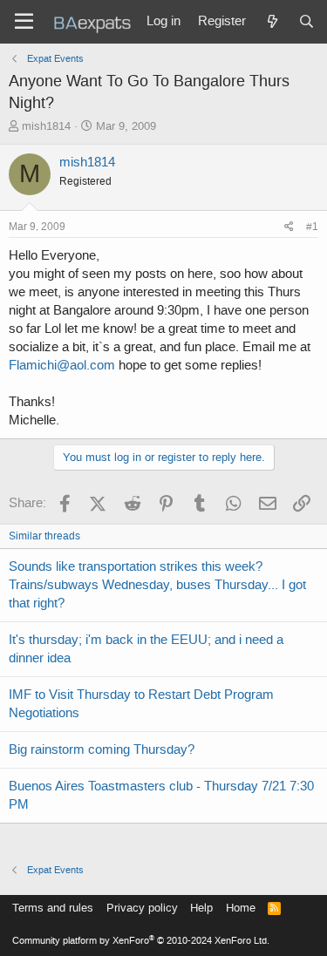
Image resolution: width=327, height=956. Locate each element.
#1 (312, 227)
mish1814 (46, 126)
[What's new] (272, 21)
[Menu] (23, 22)
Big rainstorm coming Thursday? (101, 749)
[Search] (307, 21)
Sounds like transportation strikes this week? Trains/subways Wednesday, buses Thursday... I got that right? (157, 585)
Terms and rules (52, 907)
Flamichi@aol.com (62, 365)
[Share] (289, 227)
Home (240, 907)
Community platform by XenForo (140, 940)
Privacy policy (142, 907)
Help (201, 907)
